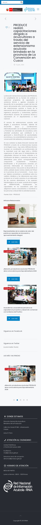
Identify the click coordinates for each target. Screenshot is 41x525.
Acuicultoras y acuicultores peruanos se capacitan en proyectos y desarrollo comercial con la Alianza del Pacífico (20, 310)
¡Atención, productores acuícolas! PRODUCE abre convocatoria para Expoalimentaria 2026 (20, 270)
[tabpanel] (20, 378)
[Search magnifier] (21, 2)
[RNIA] (20, 9)
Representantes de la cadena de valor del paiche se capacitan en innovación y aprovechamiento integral (19, 233)
